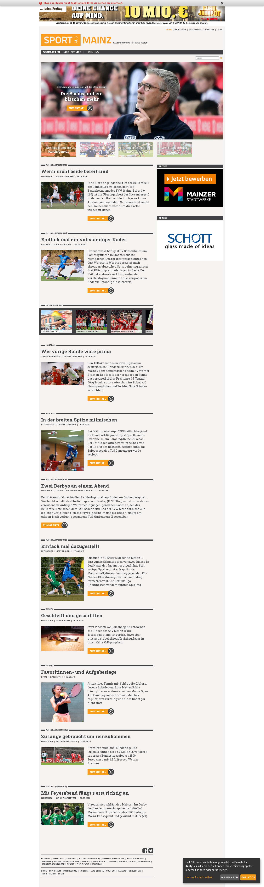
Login (219, 29)
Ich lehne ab (229, 877)
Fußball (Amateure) (89, 858)
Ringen (113, 861)
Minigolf (86, 861)
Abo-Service (72, 52)
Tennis (70, 864)
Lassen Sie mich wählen (199, 877)
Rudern (123, 861)
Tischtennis (83, 864)
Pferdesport (100, 861)
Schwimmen (144, 861)
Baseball (45, 858)
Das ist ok (248, 877)
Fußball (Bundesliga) (113, 858)
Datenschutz (196, 29)
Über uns (93, 52)
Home (169, 29)
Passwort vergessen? (129, 870)
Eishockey (71, 858)
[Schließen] (222, 3)
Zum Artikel (77, 108)
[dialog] (221, 870)
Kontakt (209, 29)
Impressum (180, 29)
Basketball (58, 858)
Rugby (132, 861)
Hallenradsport (135, 858)
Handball (46, 861)
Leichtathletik (71, 861)
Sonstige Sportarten (53, 864)
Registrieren (49, 873)
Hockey (57, 861)
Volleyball (97, 864)
